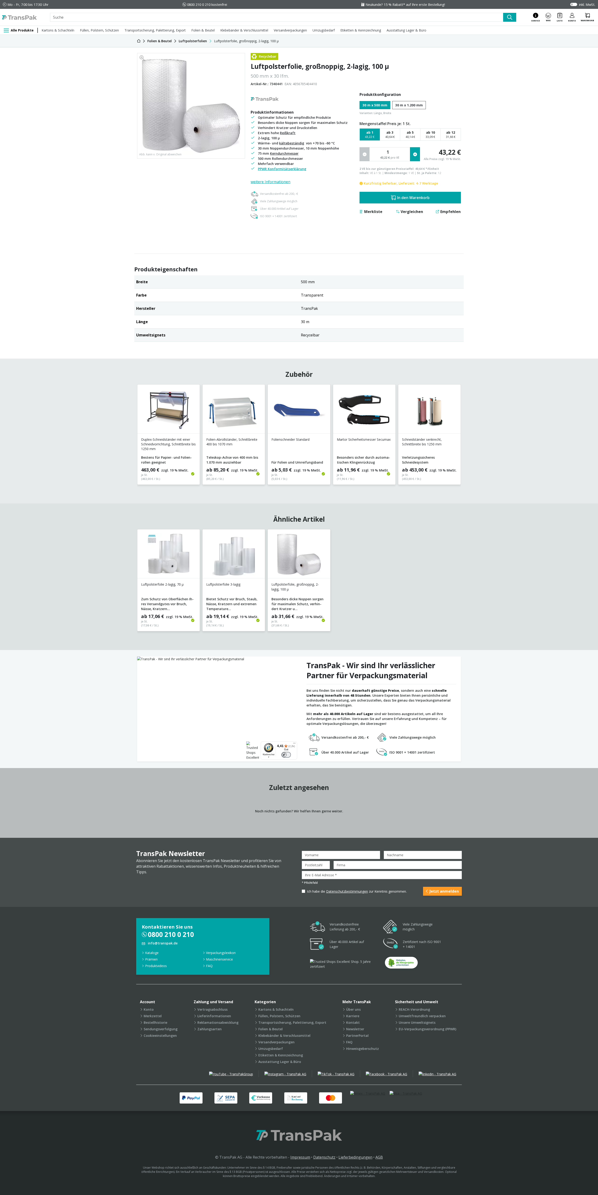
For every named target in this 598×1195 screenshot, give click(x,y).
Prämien (151, 959)
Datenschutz (324, 1157)
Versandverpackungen (290, 30)
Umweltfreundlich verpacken (422, 1016)
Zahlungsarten (209, 1029)
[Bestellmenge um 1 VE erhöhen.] (415, 154)
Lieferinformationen (214, 1016)
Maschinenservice (219, 959)
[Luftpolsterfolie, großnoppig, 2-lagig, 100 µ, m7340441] (298, 555)
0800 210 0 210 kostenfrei (207, 4)
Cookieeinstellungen (160, 1035)
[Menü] (294, 744)
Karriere (352, 1016)
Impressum (300, 1157)
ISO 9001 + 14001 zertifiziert (278, 216)
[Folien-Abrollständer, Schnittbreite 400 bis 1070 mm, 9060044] (233, 410)
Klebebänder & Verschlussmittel (244, 30)
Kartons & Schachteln (58, 30)
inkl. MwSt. (587, 4)
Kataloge (152, 952)
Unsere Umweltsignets (417, 1022)
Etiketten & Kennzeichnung (360, 30)
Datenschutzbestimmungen (347, 891)
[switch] (286, 755)
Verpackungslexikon (221, 952)
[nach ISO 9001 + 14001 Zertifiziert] (390, 944)
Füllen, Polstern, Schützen (99, 30)
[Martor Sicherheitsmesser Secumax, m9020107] (364, 410)
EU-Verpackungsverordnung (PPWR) (427, 1029)
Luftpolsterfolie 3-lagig (223, 584)
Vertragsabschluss (212, 1009)
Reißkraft (287, 133)
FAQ (209, 966)
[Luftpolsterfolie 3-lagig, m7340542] (233, 555)
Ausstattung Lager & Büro (406, 30)
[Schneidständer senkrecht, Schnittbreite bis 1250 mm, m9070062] (429, 410)
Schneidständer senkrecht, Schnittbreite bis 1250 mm (422, 441)
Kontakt (353, 1022)
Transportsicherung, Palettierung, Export (155, 30)
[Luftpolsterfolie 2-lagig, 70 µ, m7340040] (168, 555)
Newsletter (355, 1029)
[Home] (138, 40)
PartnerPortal (357, 1035)
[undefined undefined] (401, 964)
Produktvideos (156, 966)
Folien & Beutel (203, 30)
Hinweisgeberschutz (362, 1048)
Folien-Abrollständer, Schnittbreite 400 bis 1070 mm (231, 441)
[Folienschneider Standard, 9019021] (298, 410)
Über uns (353, 1009)
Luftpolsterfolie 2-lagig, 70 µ (162, 584)
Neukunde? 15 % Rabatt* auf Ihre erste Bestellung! (405, 4)
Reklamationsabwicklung (217, 1022)
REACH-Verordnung (414, 1009)
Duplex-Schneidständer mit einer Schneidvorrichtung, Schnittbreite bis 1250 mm (168, 444)
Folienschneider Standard (290, 439)
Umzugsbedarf (324, 30)
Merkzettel (153, 1016)
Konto (149, 1009)
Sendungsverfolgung (161, 1029)
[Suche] (509, 17)
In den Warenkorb (413, 197)
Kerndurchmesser (284, 153)
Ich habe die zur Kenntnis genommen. (357, 891)
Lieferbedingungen (355, 1157)
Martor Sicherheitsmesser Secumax (364, 439)
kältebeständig (291, 143)
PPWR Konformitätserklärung (282, 169)
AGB (379, 1157)
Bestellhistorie (155, 1022)
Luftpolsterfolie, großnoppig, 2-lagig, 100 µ (295, 586)
